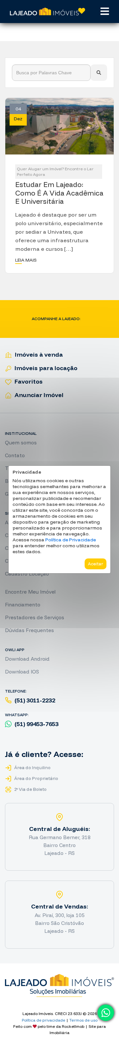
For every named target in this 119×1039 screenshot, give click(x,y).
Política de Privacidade (70, 540)
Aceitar (95, 563)
